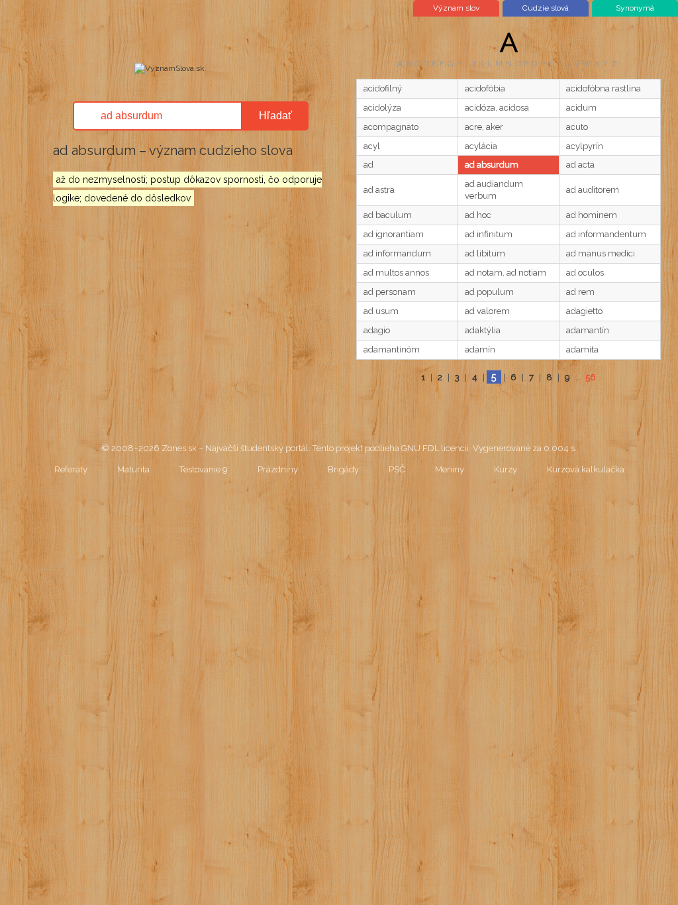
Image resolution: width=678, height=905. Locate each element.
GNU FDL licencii (435, 448)
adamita (582, 349)
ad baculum (387, 215)
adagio (376, 330)
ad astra (379, 190)
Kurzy (505, 469)
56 (590, 377)
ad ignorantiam (393, 234)
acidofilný (382, 88)
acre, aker (484, 127)
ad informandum (397, 253)
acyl (371, 146)
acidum (581, 108)
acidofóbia (485, 88)
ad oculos (585, 273)
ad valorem (487, 311)
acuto (577, 127)
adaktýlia (483, 330)
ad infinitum (488, 234)
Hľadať (275, 115)
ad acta (580, 165)
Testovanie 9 (203, 469)
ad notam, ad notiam (505, 273)
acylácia (481, 146)
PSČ (397, 469)
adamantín (587, 330)
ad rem (580, 292)
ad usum (381, 311)
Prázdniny (278, 469)
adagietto (584, 311)
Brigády (343, 469)
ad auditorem (592, 190)
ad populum (489, 292)
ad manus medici (600, 253)
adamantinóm (391, 349)
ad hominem (591, 215)
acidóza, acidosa (497, 108)
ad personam (389, 292)
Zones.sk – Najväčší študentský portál (235, 448)
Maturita (133, 469)
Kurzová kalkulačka (585, 469)
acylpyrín (584, 146)
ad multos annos (396, 273)
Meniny (449, 469)
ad (368, 165)
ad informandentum (606, 234)
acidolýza (382, 108)
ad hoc (478, 215)
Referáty (70, 469)
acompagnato (390, 127)
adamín (480, 349)
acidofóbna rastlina (603, 88)
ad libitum (485, 253)
